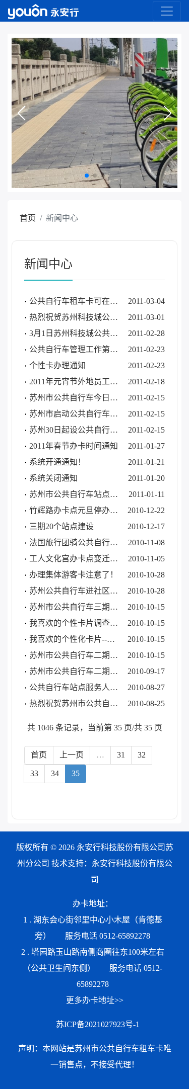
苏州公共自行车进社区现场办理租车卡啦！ (105, 591)
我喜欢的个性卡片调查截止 (77, 623)
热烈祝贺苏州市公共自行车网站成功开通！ (105, 703)
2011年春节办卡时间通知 (73, 446)
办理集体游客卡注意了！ (73, 574)
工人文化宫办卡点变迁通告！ (81, 558)
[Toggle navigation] (167, 11)
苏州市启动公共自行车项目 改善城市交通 (102, 413)
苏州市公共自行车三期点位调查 (85, 607)
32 (142, 754)
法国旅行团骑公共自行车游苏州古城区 (97, 542)
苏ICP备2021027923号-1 (98, 1024)
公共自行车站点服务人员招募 (81, 687)
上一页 (71, 754)
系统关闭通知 (53, 478)
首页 (28, 218)
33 (34, 773)
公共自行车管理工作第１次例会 (85, 349)
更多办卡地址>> (94, 1000)
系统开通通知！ (57, 462)
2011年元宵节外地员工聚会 (77, 381)
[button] (21, 113)
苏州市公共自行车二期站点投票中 (89, 671)
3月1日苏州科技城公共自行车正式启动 (97, 333)
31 (121, 754)
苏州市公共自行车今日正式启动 (85, 397)
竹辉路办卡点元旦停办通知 (77, 510)
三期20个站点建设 (61, 526)
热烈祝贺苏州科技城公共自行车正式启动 (101, 317)
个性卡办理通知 (57, 365)
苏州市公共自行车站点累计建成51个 (93, 494)
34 (55, 773)
